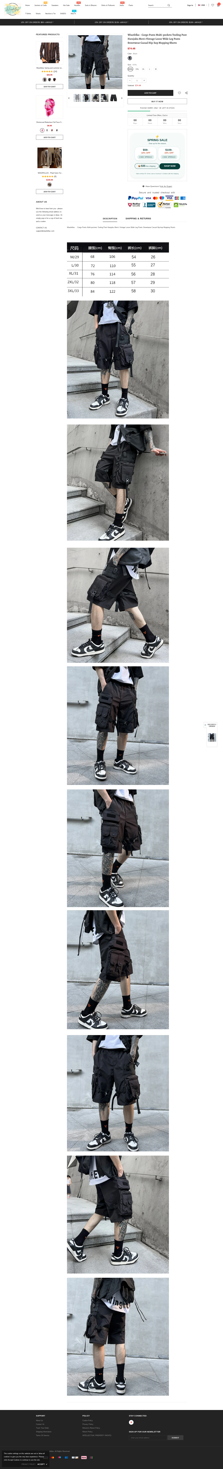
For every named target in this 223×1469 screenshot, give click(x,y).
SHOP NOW (170, 166)
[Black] (57, 130)
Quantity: (131, 76)
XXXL (130, 69)
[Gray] (49, 80)
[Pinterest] (131, 1422)
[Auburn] (45, 80)
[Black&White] (47, 130)
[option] (37, 22)
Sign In (190, 5)
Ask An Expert (166, 186)
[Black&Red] (52, 130)
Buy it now (157, 102)
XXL (137, 69)
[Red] (54, 80)
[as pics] (49, 185)
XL (143, 69)
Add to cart (50, 86)
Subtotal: (131, 85)
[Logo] (12, 9)
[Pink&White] (42, 130)
